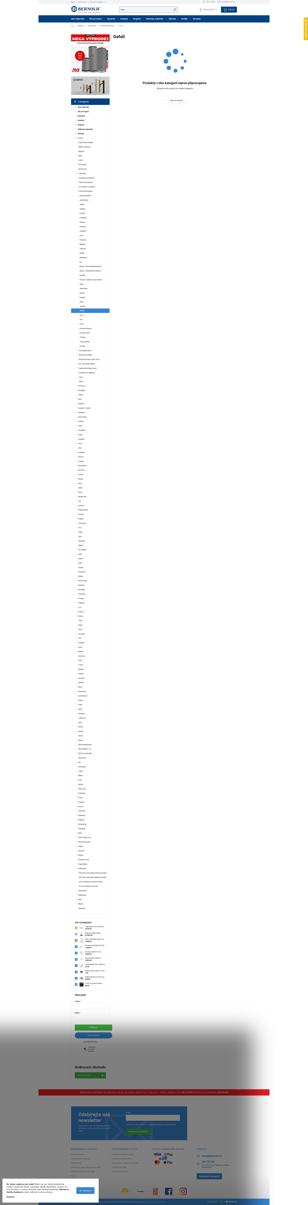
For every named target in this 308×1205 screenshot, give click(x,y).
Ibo (79, 762)
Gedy (80, 705)
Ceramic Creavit (84, 408)
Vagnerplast (82, 864)
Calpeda (81, 603)
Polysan (81, 802)
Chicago (83, 337)
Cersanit (81, 412)
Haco (80, 629)
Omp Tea (81, 656)
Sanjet (80, 846)
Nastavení (11, 1197)
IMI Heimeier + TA (84, 749)
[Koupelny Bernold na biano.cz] (155, 1191)
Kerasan (81, 678)
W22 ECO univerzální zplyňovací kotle (93, 873)
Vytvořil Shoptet (212, 1202)
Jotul (80, 621)
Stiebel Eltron (83, 510)
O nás (73, 1176)
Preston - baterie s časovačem (91, 280)
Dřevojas (81, 541)
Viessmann (82, 891)
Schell (80, 700)
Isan (80, 443)
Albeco (80, 545)
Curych (82, 213)
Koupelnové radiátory (87, 373)
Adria (81, 284)
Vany (81, 377)
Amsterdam (84, 200)
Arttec (80, 395)
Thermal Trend (83, 860)
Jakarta (82, 306)
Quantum (81, 811)
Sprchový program (86, 182)
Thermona (82, 523)
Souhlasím (87, 1190)
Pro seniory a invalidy (87, 187)
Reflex (80, 576)
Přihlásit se (93, 1027)
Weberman (82, 895)
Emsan (80, 567)
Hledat (175, 10)
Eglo (80, 722)
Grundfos (81, 430)
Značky (80, 138)
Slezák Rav (82, 497)
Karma (80, 457)
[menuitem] (79, 18)
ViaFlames (82, 868)
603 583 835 (223, 1092)
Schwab (81, 585)
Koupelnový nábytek (86, 178)
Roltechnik (82, 824)
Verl (81, 319)
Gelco (80, 426)
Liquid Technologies (85, 142)
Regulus (81, 820)
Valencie (83, 249)
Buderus (81, 404)
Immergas (82, 767)
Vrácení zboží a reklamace (80, 1159)
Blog (72, 2)
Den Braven (82, 169)
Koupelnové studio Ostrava (122, 1159)
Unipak (80, 674)
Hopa (80, 435)
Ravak (80, 479)
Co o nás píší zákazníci (120, 1172)
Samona (81, 714)
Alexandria (83, 288)
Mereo (80, 775)
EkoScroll (81, 572)
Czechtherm (82, 696)
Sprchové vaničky (85, 355)
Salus (80, 488)
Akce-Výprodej (83, 107)
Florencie (83, 240)
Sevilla (82, 253)
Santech (81, 851)
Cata (80, 660)
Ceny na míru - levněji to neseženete (125, 1163)
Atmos (80, 616)
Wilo (79, 899)
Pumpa (81, 598)
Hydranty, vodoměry (85, 129)
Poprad (82, 297)
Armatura (82, 594)
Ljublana (83, 231)
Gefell (82, 311)
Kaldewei (81, 452)
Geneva (82, 222)
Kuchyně (81, 120)
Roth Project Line (84, 837)
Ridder (80, 652)
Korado (81, 461)
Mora (80, 687)
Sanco (80, 736)
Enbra (80, 559)
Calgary (82, 209)
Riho (80, 483)
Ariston (81, 612)
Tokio (81, 302)
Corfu (82, 324)
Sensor (82, 293)
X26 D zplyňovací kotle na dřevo (91, 882)
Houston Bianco (86, 328)
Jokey (80, 771)
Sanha (80, 731)
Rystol (80, 727)
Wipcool (81, 151)
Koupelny (81, 116)
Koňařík (81, 643)
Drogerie (81, 125)
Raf (79, 501)
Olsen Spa (82, 789)
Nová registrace (93, 1035)
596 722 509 (187, 1092)
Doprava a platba (96, 2)
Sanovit (81, 682)
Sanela (80, 505)
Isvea (80, 647)
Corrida (82, 346)
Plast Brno (82, 691)
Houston (83, 227)
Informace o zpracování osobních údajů (86, 1167)
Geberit (81, 421)
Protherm (81, 793)
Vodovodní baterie (86, 191)
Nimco (80, 784)
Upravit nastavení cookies (156, 1202)
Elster (80, 625)
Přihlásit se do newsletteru (138, 1132)
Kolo (80, 780)
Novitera (81, 470)
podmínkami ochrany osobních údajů (162, 1124)
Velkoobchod (76, 1163)
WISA (80, 156)
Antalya (82, 275)
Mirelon (81, 669)
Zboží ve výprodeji (85, 753)
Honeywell (82, 165)
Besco (80, 740)
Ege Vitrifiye (82, 417)
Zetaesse (81, 908)
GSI (79, 638)
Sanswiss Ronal (84, 842)
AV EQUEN (82, 550)
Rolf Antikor (82, 581)
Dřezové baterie (85, 196)
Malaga (82, 244)
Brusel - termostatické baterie (90, 266)
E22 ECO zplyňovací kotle (88, 886)
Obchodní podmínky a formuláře (83, 1172)
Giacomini (82, 758)
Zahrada (81, 134)
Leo (79, 607)
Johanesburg (85, 342)
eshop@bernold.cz (211, 1155)
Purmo (80, 807)
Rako (80, 492)
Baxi (80, 399)
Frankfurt (83, 218)
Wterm (80, 904)
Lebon (80, 160)
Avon (81, 315)
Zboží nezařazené (84, 745)
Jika (79, 448)
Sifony (81, 381)
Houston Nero (85, 333)
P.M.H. (80, 798)
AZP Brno (81, 386)
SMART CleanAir (84, 147)
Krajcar (81, 519)
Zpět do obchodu (176, 100)
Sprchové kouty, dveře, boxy (89, 359)
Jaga (80, 532)
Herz (80, 536)
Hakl (80, 554)
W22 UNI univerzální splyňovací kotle (92, 877)
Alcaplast (81, 390)
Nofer (80, 709)
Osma (80, 474)
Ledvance (82, 718)
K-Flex (80, 665)
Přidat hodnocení (83, 1075)
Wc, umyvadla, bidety (87, 364)
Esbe (80, 563)
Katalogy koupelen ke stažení (122, 1154)
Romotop (81, 829)
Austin (82, 204)
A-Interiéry (82, 173)
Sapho (80, 855)
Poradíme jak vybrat (119, 1167)
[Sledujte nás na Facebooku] (168, 1191)
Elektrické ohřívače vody (88, 368)
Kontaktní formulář (209, 1176)
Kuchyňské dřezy (85, 351)
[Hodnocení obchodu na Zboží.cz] (140, 1191)
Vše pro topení (83, 111)
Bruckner (81, 590)
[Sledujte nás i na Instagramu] (183, 1191)
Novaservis (82, 466)
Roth (80, 833)
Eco (81, 262)
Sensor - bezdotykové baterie (90, 271)
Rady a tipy (82, 2)
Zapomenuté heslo (90, 1042)
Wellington (83, 258)
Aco (79, 528)
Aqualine (81, 634)
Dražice (81, 514)
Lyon (81, 235)
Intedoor (81, 439)
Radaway (81, 815)
